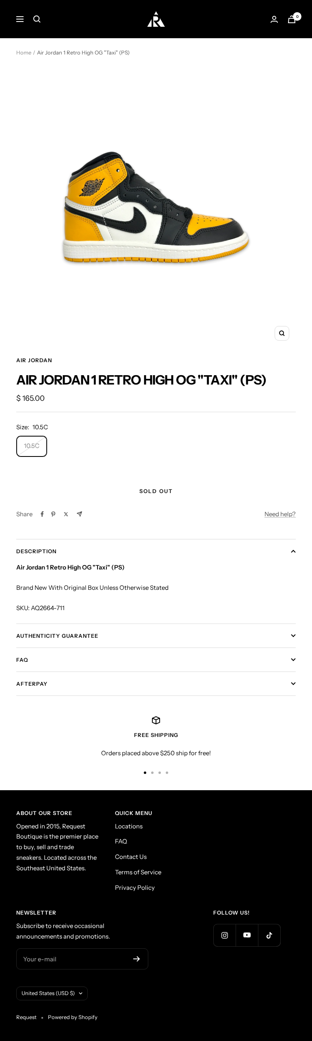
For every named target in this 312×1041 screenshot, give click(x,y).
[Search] (37, 19)
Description (36, 551)
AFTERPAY (32, 683)
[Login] (274, 19)
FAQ (22, 659)
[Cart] (292, 19)
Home (23, 52)
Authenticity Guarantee (57, 635)
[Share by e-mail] (79, 514)
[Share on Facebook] (42, 514)
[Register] (136, 959)
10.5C (31, 446)
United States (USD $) (48, 993)
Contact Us (131, 857)
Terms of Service (138, 872)
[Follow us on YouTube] (247, 935)
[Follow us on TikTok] (269, 935)
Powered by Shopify (73, 1017)
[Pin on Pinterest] (53, 514)
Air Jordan (34, 360)
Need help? (280, 514)
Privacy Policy (135, 887)
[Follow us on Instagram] (224, 935)
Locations (129, 826)
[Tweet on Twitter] (66, 514)
